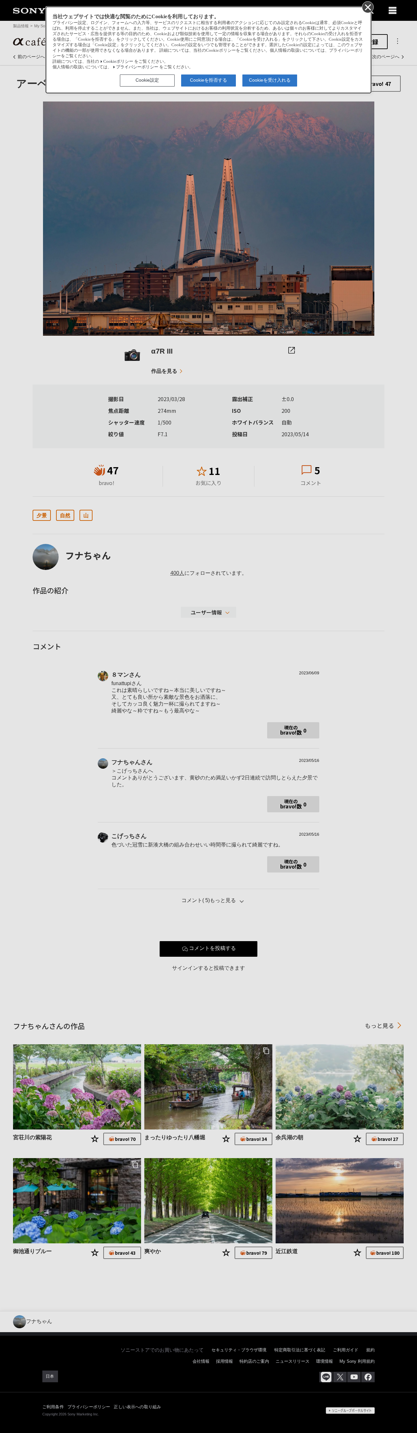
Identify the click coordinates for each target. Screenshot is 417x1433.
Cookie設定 (147, 80)
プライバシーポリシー (137, 67)
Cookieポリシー (118, 61)
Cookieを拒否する (208, 80)
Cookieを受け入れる (270, 80)
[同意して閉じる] (367, 6)
